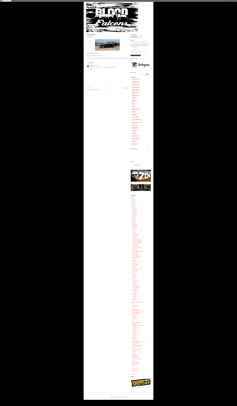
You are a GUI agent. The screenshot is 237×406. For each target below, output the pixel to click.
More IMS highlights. (135, 342)
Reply (91, 68)
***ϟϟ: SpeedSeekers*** (136, 89)
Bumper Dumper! (135, 250)
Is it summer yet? (135, 280)
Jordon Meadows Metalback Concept (138, 341)
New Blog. (134, 299)
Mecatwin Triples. (135, 234)
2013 (133, 204)
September (134, 214)
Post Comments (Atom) (95, 89)
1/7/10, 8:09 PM (95, 65)
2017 (133, 198)
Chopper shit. (134, 316)
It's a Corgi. (134, 296)
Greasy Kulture (134, 130)
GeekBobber (134, 111)
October (134, 212)
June (133, 218)
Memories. (134, 339)
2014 (133, 202)
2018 (133, 197)
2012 (133, 205)
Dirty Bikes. (134, 283)
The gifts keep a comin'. (136, 240)
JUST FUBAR (134, 114)
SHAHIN (91, 65)
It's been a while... (135, 253)
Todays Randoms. (135, 235)
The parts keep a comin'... (136, 329)
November (134, 211)
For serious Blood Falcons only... (137, 251)
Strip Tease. (134, 277)
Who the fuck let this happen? (137, 302)
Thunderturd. (134, 318)
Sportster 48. (134, 266)
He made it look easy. (136, 368)
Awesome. (134, 292)
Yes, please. (134, 334)
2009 (133, 373)
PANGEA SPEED (135, 127)
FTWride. (133, 279)
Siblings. (133, 371)
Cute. (133, 300)
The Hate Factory (94, 55)
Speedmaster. (134, 293)
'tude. (133, 319)
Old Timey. (134, 267)
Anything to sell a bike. (136, 238)
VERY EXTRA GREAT (135, 81)
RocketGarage (134, 100)
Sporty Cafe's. (134, 361)
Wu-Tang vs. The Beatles (136, 247)
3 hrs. (133, 308)
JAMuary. (133, 276)
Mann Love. (134, 354)
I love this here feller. (135, 358)
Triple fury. (134, 370)
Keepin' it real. (134, 306)
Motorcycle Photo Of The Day (137, 122)
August (134, 215)
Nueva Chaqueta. (135, 245)
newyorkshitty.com (135, 135)
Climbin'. (133, 231)
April (133, 221)
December (134, 209)
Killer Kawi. (134, 332)
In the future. (134, 347)
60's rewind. (134, 227)
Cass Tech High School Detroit (137, 345)
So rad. (133, 360)
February (134, 224)
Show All (148, 146)
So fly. (133, 273)
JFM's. (133, 303)
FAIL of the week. (135, 357)
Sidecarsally (134, 141)
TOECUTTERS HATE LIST (136, 119)
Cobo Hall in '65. (135, 244)
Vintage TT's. (134, 248)
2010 (133, 208)
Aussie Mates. (134, 237)
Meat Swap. (134, 260)
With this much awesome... (136, 322)
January (134, 225)
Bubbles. (133, 364)
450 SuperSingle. (135, 313)
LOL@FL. (134, 315)
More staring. (134, 338)
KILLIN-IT (133, 106)
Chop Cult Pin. (134, 305)
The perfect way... (135, 270)
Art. (132, 367)
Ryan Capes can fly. (135, 254)
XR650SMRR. (134, 289)
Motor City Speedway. (136, 286)
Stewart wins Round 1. (136, 309)
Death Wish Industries (136, 108)
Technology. (134, 351)
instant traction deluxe (136, 84)
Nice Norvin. (134, 331)
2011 (133, 207)
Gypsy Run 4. (134, 263)
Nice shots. (134, 335)
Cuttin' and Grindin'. (135, 264)
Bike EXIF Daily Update (136, 87)
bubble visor (134, 133)
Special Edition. (135, 228)
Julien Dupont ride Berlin (136, 312)
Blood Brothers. (135, 290)
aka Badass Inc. (135, 326)
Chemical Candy (135, 95)
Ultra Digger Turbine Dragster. (137, 241)
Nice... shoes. (134, 328)
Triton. (133, 352)
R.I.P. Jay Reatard (135, 287)
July (133, 217)
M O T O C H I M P (135, 125)
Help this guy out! (135, 355)
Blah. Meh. (134, 271)
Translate (138, 37)
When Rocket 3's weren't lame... (137, 325)
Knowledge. (134, 274)
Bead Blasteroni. (135, 257)
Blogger (125, 396)
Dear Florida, (134, 232)
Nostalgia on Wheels (135, 138)
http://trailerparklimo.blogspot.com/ (93, 53)
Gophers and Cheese (135, 92)
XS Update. (134, 344)
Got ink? (133, 348)
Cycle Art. (134, 261)
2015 (133, 201)
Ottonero (133, 103)
